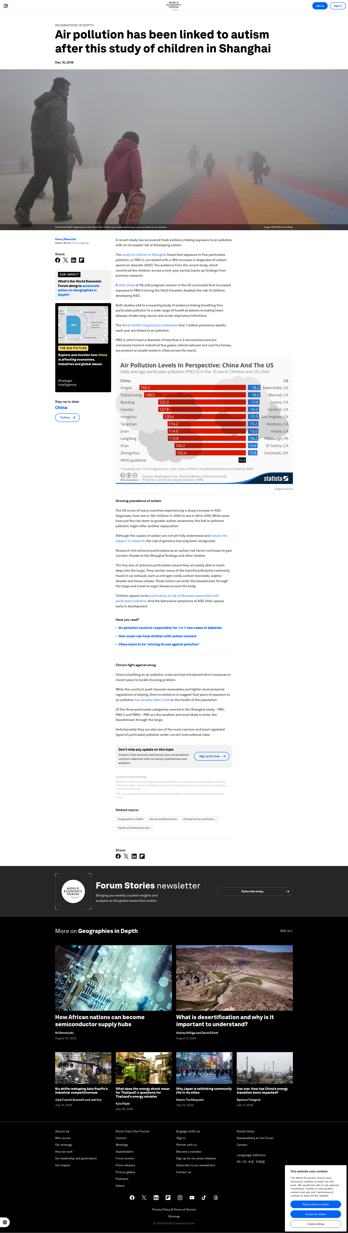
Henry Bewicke (65, 239)
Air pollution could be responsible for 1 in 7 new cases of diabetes (170, 628)
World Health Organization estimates (150, 325)
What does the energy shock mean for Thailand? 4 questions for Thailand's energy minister (143, 1092)
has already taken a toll (151, 700)
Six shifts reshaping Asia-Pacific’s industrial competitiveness (81, 1091)
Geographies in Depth (74, 25)
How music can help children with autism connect (157, 636)
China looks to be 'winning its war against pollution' (159, 644)
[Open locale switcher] (5, 1222)
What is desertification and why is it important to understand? (225, 1020)
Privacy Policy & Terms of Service (174, 1209)
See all (286, 931)
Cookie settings (316, 1223)
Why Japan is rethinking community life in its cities (204, 1091)
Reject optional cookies (316, 1204)
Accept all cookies (316, 1214)
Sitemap (174, 1216)
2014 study (126, 285)
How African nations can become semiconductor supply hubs (100, 1020)
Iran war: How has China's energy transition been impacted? (262, 1091)
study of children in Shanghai (143, 255)
